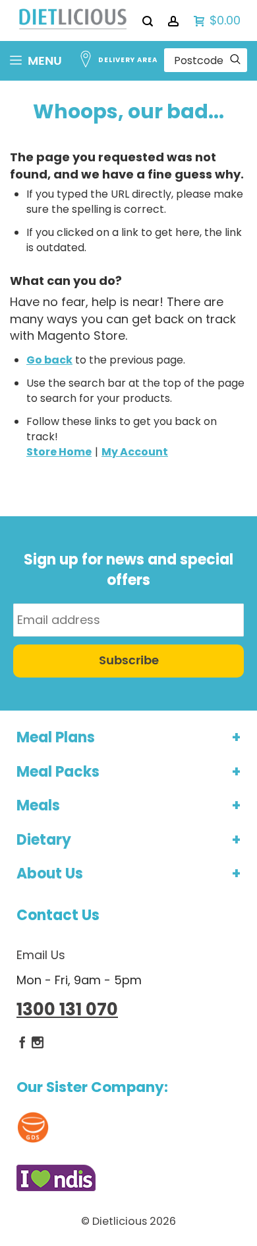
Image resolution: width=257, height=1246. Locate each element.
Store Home (59, 451)
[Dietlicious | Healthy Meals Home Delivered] (73, 20)
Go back (49, 360)
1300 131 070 (67, 1009)
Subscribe (129, 660)
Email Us (40, 955)
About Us (49, 873)
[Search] (148, 20)
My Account (134, 451)
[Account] (174, 20)
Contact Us (58, 915)
